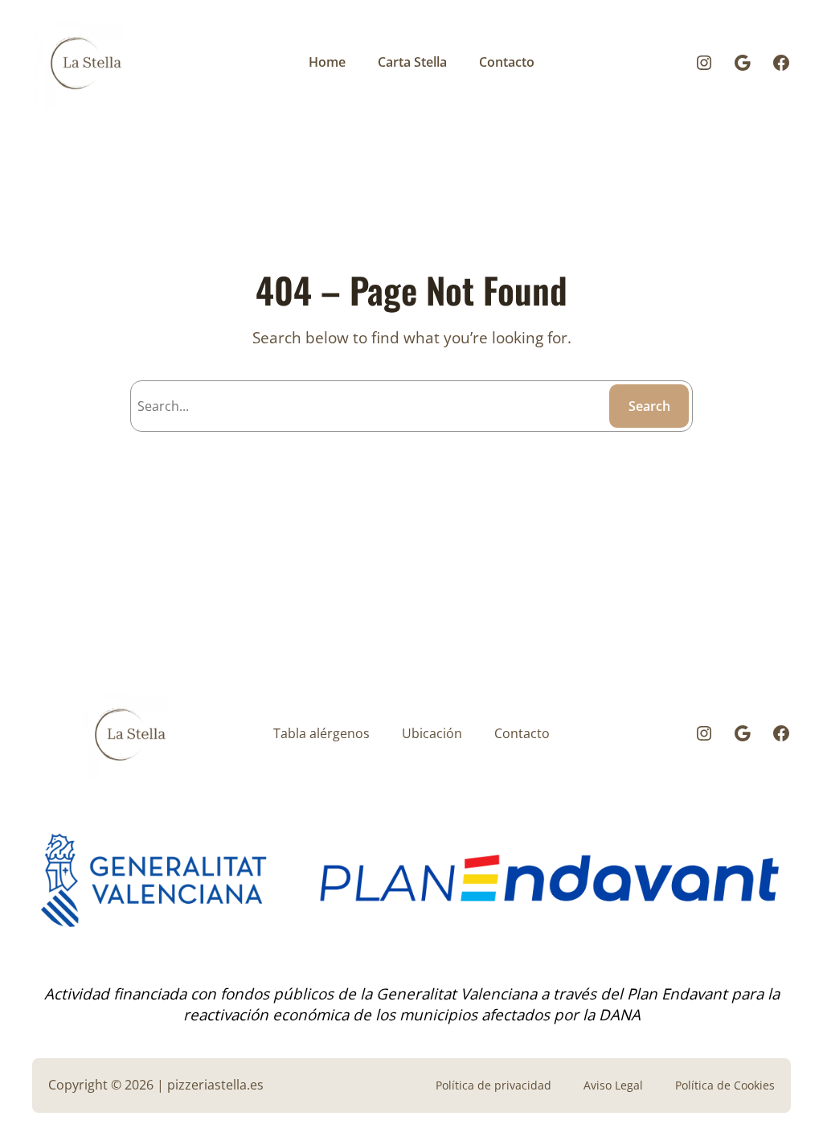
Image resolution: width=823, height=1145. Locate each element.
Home (327, 62)
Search (649, 406)
